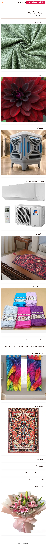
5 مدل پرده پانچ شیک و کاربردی (37, 353)
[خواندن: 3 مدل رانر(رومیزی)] (23, 257)
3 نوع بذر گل (41, 75)
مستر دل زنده (22, 2)
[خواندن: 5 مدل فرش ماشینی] (23, 430)
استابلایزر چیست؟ (40, 466)
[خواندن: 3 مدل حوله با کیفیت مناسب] (23, 310)
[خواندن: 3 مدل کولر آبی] (23, 152)
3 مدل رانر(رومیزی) (39, 234)
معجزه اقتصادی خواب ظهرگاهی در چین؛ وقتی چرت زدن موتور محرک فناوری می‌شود (24, 346)
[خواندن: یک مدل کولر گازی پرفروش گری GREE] (23, 205)
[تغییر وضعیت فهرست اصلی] (2, 2)
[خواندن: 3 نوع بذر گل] (23, 99)
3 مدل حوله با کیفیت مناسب (37, 286)
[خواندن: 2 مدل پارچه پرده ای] (23, 46)
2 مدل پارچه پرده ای (39, 22)
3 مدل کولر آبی (40, 128)
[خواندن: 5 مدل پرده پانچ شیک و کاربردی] (23, 377)
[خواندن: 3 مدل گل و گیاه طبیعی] (23, 510)
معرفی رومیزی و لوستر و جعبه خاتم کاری (34, 479)
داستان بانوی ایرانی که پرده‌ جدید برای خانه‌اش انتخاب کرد (31, 339)
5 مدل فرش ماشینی (39, 406)
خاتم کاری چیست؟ (40, 459)
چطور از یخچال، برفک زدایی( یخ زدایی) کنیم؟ (34, 472)
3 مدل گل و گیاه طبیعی (39, 486)
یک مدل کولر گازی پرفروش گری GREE (35, 181)
